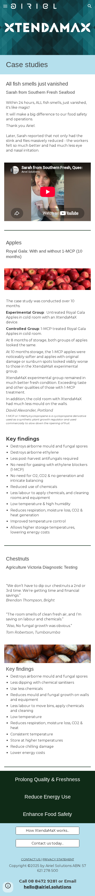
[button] (5, 6)
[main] (47, 65)
